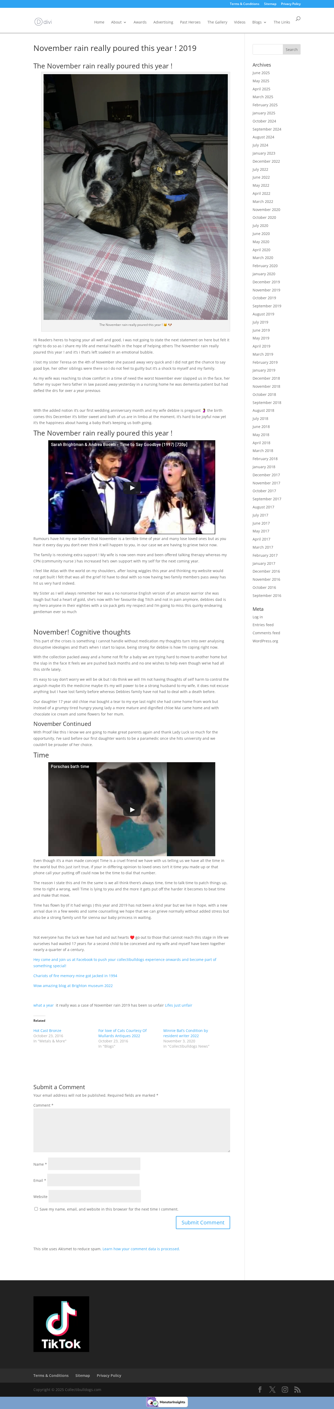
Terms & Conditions (244, 4)
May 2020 (261, 241)
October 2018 (264, 394)
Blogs (257, 22)
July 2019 (260, 322)
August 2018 (263, 410)
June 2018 (261, 426)
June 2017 (261, 523)
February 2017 (265, 555)
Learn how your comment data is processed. (141, 1248)
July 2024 (260, 145)
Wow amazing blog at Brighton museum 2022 (73, 985)
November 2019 (266, 289)
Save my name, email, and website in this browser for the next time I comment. (109, 1209)
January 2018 (264, 466)
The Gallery (217, 22)
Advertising (163, 22)
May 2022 (261, 185)
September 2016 (267, 595)
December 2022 (266, 161)
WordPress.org (265, 640)
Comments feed (266, 632)
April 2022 (261, 193)
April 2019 (261, 346)
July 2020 (260, 225)
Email (39, 1180)
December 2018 (266, 378)
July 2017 (260, 515)
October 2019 (264, 297)
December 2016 (266, 571)
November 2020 (266, 209)
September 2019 (267, 305)
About (116, 22)
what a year (44, 1005)
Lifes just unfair (178, 1005)
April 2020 (261, 249)
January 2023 (264, 153)
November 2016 (266, 579)
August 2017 (263, 506)
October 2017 (264, 490)
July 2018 (260, 418)
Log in (258, 616)
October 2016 (264, 587)
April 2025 (261, 88)
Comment (43, 1105)
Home (99, 22)
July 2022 (260, 169)
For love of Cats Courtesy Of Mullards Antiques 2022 (122, 1033)
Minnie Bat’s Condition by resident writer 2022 (185, 1033)
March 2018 (263, 450)
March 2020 (263, 257)
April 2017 (261, 539)
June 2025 (261, 72)
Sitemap (270, 4)
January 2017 (264, 563)
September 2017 (267, 498)
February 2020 (265, 265)
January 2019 (264, 370)
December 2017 (266, 474)
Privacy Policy (291, 4)
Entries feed (263, 624)
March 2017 (263, 547)
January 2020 (264, 273)
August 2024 (263, 136)
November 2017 (266, 482)
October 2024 (264, 121)
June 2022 (261, 177)
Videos (240, 22)
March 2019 (263, 354)
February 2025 (265, 104)
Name (40, 1164)
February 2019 (265, 362)
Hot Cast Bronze (47, 1030)
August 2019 (263, 314)
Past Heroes (190, 22)
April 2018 (261, 442)
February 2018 (265, 458)
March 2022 (263, 201)
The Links (282, 22)
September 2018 (267, 402)
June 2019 (261, 330)
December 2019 (266, 281)
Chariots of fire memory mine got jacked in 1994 (75, 975)
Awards (140, 22)
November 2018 (266, 386)
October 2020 (264, 217)
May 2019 (261, 338)
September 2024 (267, 129)
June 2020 (261, 233)
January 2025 (264, 112)
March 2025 (263, 96)
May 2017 (261, 531)
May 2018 (261, 434)
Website (40, 1196)
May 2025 (261, 80)
